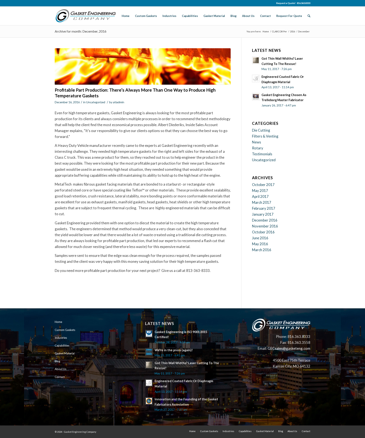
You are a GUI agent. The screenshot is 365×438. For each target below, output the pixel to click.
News (256, 142)
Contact (60, 377)
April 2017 (260, 196)
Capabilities (62, 345)
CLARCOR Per (279, 31)
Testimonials (262, 154)
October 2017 (263, 184)
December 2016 (264, 220)
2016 (292, 31)
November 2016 (265, 226)
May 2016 (260, 244)
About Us (60, 369)
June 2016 (260, 238)
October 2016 (263, 232)
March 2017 (261, 202)
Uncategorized (95, 102)
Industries (61, 337)
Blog (57, 361)
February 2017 (263, 208)
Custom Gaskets (65, 330)
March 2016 (261, 250)
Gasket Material (65, 353)
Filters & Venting (265, 136)
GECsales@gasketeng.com (289, 348)
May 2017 (260, 190)
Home (266, 31)
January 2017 (263, 214)
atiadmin (118, 102)
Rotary (257, 148)
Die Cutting (261, 130)
